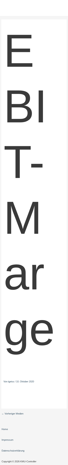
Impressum (7, 440)
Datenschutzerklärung (13, 450)
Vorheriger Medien (12, 414)
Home (5, 429)
